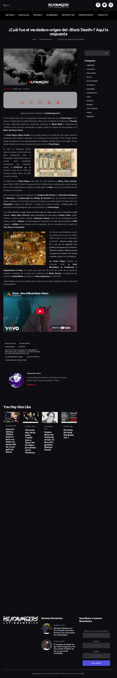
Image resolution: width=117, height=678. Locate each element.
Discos (89, 77)
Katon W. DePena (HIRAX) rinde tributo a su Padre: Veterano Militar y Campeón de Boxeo (11, 440)
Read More (31, 384)
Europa (22, 347)
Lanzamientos (92, 92)
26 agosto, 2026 (59, 625)
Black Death (10, 344)
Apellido (96, 651)
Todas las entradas (45, 39)
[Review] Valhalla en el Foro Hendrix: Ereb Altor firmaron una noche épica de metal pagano (64, 631)
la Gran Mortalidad (14, 357)
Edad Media (10, 347)
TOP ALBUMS (92, 108)
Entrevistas (91, 85)
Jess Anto (26, 89)
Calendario (91, 65)
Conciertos (91, 69)
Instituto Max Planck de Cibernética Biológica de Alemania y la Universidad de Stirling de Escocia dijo (22, 352)
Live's (89, 96)
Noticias (7, 89)
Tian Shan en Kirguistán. (16, 360)
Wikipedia (90, 116)
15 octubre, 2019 (11, 426)
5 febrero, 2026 (30, 426)
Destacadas (91, 73)
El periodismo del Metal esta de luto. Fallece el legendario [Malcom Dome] (49, 441)
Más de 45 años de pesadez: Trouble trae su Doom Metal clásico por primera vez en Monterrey (30, 441)
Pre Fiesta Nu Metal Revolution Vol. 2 (69, 434)
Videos (89, 112)
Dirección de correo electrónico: (96, 631)
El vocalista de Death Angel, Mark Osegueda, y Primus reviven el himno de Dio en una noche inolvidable (64, 648)
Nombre (96, 641)
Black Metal (25, 344)
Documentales (92, 81)
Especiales (90, 89)
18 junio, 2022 (17, 89)
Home (34, 40)
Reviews (90, 104)
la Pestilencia (33, 357)
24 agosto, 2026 (59, 641)
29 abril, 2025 (68, 426)
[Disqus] (21, 463)
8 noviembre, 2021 (48, 427)
